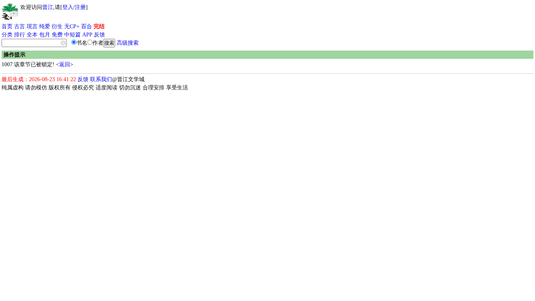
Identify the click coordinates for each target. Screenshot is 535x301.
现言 (32, 26)
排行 (19, 35)
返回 (64, 64)
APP (87, 35)
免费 (57, 35)
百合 (86, 26)
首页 (7, 26)
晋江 (47, 7)
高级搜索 (128, 43)
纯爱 (44, 26)
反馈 (99, 35)
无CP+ (72, 26)
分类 (7, 35)
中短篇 (72, 35)
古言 (19, 26)
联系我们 (101, 79)
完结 (99, 26)
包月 (44, 35)
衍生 (57, 26)
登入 (67, 7)
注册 (80, 7)
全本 (32, 35)
